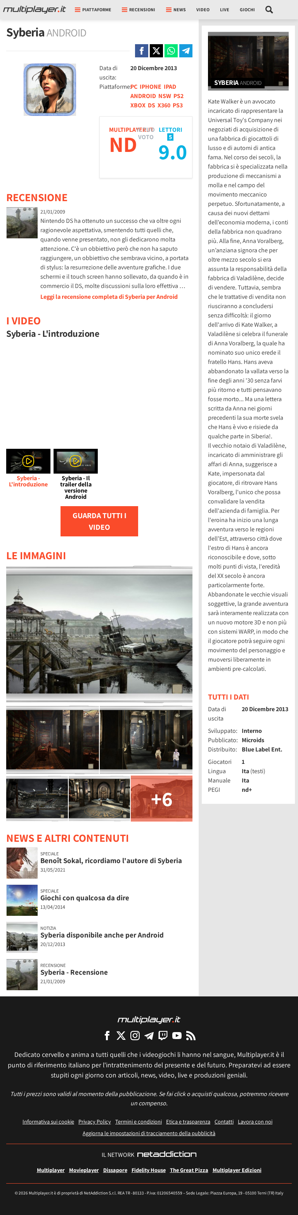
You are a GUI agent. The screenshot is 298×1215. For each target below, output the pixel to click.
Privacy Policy (94, 1121)
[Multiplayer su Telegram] (149, 1035)
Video (203, 9)
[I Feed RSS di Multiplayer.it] (191, 1035)
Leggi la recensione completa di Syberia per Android (109, 297)
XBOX (138, 105)
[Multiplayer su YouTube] (177, 1035)
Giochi (247, 9)
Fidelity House (149, 1170)
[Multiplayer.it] (34, 10)
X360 (164, 105)
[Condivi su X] (156, 50)
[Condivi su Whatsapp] (171, 50)
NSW (164, 96)
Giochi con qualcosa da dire (84, 897)
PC (133, 87)
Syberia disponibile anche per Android (102, 934)
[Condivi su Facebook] (141, 50)
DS (151, 105)
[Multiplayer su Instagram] (135, 1035)
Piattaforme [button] (96, 9)
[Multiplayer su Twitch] (163, 1035)
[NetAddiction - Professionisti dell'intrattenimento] (166, 1155)
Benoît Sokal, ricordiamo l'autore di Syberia (111, 860)
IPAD (170, 87)
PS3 (178, 105)
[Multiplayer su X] (121, 1035)
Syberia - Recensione (74, 972)
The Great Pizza (189, 1170)
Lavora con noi (255, 1121)
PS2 (178, 96)
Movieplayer (84, 1170)
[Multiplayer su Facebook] (107, 1035)
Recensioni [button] (142, 9)
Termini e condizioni (138, 1121)
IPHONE (150, 87)
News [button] (179, 9)
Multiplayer (51, 1170)
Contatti (224, 1121)
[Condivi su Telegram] (185, 50)
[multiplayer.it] (149, 1019)
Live (224, 9)
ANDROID (143, 96)
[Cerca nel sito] (269, 9)
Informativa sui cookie (48, 1121)
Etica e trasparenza (188, 1121)
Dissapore (115, 1170)
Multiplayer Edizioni (237, 1170)
